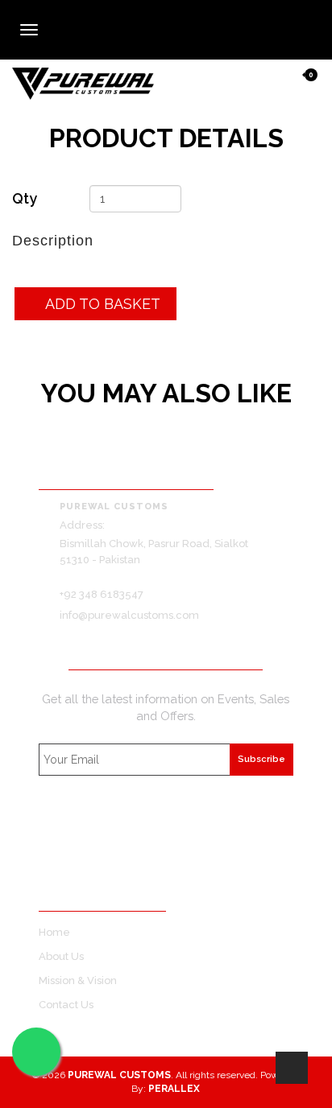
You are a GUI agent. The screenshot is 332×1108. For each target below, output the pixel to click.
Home (54, 932)
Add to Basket (101, 303)
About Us (61, 956)
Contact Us (66, 1005)
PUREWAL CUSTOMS (119, 1075)
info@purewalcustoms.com (129, 615)
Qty (24, 198)
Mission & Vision (78, 980)
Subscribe (261, 759)
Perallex (174, 1088)
